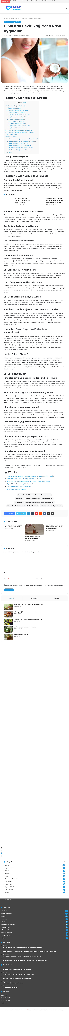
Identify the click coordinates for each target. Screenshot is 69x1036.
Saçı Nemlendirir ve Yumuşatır (16, 112)
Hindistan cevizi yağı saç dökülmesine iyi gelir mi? (21, 141)
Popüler (11, 598)
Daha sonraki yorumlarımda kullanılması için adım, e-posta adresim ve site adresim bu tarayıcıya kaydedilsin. (35, 585)
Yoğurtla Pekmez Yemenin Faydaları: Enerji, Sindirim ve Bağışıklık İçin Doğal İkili (54, 200)
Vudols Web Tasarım (45, 1010)
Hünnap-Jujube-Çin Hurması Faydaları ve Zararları (30, 612)
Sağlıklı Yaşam (14, 18)
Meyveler (7, 873)
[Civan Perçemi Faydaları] (8, 637)
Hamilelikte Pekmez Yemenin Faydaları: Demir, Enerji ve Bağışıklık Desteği (55, 526)
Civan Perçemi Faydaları (21, 634)
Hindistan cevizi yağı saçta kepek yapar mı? (20, 147)
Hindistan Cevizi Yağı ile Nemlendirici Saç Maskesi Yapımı (34, 502)
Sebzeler (7, 876)
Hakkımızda (4, 1003)
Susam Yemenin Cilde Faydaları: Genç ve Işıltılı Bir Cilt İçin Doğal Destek (28, 481)
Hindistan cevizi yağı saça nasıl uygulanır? (19, 145)
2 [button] (1, 850)
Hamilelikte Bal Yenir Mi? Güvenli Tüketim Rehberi (32, 537)
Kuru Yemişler (8, 881)
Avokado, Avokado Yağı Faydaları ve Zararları (28, 619)
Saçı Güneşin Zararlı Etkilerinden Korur (18, 125)
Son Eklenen (34, 598)
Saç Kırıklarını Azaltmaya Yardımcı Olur (18, 114)
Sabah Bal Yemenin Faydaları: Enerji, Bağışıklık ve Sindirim (24, 478)
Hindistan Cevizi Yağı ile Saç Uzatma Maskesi (23, 506)
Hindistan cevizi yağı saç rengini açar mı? (19, 150)
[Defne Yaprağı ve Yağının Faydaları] (8, 629)
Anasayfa (7, 18)
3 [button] (1, 853)
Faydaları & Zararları (33, 1010)
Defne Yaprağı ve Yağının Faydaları (25, 627)
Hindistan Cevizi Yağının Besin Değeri (15, 106)
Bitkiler (18, 21)
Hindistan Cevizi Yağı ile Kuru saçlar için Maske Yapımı (34, 498)
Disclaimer (4, 995)
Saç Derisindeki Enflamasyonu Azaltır (18, 128)
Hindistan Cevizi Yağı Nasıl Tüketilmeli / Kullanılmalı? (19, 132)
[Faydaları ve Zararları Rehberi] (13, 8)
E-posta (6, 578)
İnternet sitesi (39, 578)
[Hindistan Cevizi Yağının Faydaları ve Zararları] (8, 607)
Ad (5, 572)
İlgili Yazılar (8, 152)
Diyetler (7, 892)
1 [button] (1, 847)
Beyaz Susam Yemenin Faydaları (16, 489)
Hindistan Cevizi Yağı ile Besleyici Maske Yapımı (34, 495)
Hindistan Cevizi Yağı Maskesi (51, 506)
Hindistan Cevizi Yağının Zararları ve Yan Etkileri (18, 130)
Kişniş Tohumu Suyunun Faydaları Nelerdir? (20, 484)
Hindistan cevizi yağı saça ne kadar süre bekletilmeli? (22, 139)
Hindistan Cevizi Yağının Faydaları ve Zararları (28, 604)
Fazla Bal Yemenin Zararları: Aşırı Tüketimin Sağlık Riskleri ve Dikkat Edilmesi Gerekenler (33, 1)
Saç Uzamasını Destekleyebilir (16, 119)
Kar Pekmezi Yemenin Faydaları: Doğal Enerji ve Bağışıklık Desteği (22, 200)
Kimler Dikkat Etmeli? (11, 134)
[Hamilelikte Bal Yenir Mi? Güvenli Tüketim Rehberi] (34, 529)
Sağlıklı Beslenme (9, 21)
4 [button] (1, 856)
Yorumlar (57, 598)
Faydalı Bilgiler (9, 884)
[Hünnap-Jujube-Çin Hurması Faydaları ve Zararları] (8, 614)
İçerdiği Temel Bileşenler (14, 108)
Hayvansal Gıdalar (10, 887)
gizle (24, 102)
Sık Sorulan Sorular (10, 136)
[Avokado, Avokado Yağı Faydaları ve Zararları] (8, 622)
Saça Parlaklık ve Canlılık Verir (16, 121)
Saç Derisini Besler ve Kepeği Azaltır (18, 117)
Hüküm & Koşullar (6, 997)
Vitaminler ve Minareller (11, 878)
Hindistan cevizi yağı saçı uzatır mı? (17, 143)
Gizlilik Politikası (5, 1000)
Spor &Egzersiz (9, 889)
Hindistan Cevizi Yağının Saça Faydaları (16, 110)
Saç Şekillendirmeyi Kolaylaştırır (16, 123)
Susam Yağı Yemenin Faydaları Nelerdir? (19, 486)
